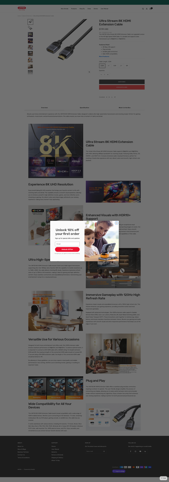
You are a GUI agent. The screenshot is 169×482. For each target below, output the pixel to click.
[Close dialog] (116, 223)
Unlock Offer (67, 249)
